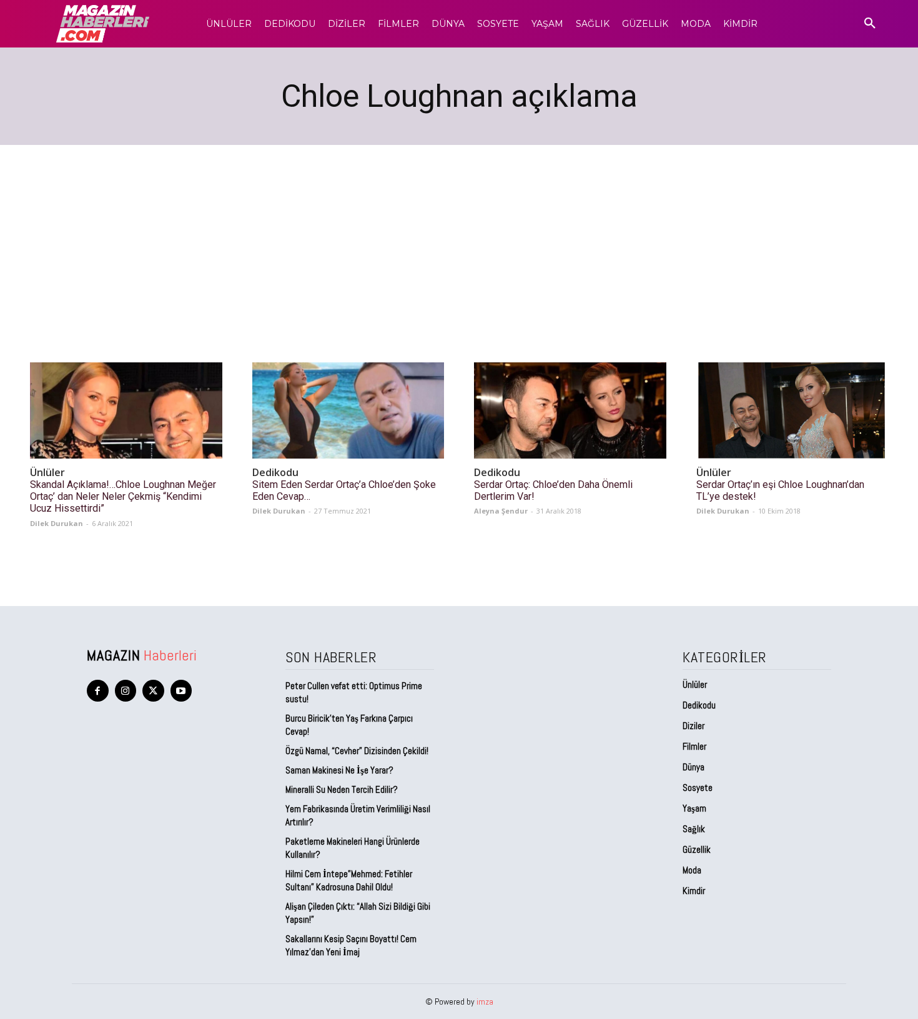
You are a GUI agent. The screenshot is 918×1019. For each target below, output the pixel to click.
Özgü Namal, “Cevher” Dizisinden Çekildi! (356, 751)
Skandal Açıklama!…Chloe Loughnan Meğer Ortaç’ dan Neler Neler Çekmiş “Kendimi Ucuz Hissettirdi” (123, 496)
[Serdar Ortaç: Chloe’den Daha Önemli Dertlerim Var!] (570, 410)
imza (484, 1001)
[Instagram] (126, 691)
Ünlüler (47, 473)
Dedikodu (275, 473)
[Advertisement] (459, 238)
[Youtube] (181, 691)
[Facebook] (98, 691)
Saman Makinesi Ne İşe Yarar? (339, 770)
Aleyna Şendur (501, 510)
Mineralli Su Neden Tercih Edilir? (341, 789)
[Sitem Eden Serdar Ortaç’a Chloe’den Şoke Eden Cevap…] (348, 410)
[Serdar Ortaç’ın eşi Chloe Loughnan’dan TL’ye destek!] (792, 410)
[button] (870, 23)
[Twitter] (153, 691)
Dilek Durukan (56, 523)
